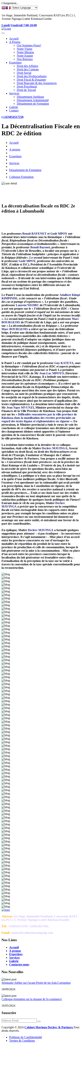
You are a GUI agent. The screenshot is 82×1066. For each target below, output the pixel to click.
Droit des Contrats (28, 69)
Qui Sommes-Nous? (29, 45)
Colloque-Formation (21, 176)
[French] (8, 8)
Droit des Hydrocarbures (32, 76)
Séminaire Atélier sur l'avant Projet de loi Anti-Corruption (36, 982)
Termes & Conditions (22, 1040)
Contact (13, 110)
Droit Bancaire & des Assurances (37, 83)
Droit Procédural (27, 86)
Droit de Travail (26, 90)
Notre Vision (24, 48)
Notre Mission (25, 52)
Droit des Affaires (27, 66)
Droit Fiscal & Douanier (31, 79)
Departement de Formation (25, 170)
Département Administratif (33, 100)
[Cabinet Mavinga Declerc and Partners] (6, 28)
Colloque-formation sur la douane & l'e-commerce (32, 999)
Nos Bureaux (25, 59)
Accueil (13, 38)
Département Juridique (30, 96)
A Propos (14, 42)
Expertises (15, 62)
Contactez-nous (19, 964)
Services (14, 93)
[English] (4, 8)
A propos (14, 149)
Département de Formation (33, 103)
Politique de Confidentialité (25, 1037)
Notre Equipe (25, 55)
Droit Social (24, 72)
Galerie (13, 107)
